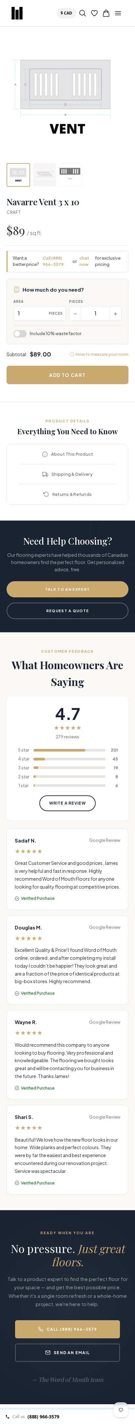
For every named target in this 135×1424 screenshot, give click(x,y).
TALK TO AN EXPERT (67, 589)
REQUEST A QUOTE (67, 611)
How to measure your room (102, 354)
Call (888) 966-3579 (53, 261)
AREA (18, 301)
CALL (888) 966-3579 (72, 1329)
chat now (84, 261)
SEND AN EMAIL (72, 1352)
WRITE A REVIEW (67, 803)
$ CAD (67, 13)
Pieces (76, 301)
